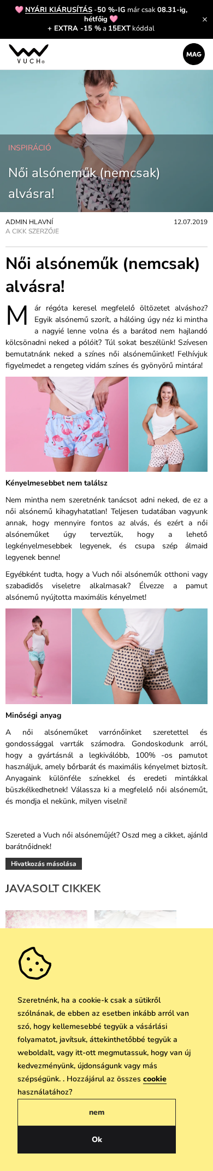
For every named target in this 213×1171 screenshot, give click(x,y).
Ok (97, 1139)
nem (96, 1112)
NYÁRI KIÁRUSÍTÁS (58, 10)
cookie (155, 1079)
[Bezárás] (204, 19)
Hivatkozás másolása (43, 863)
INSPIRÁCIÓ (29, 148)
